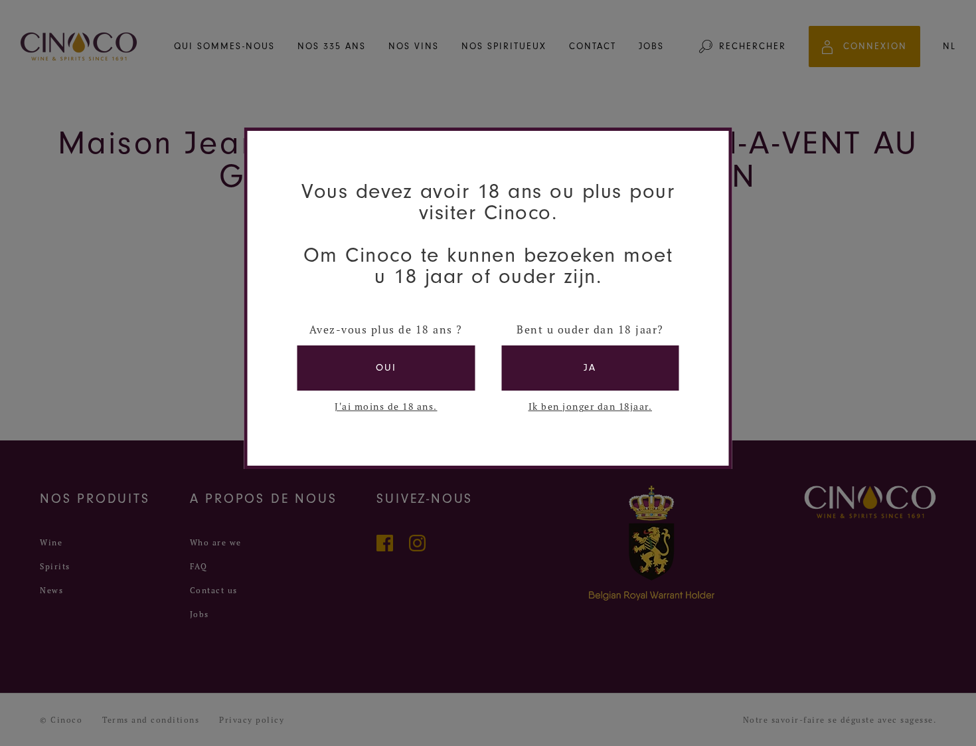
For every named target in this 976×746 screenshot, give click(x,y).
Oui (386, 367)
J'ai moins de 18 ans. (386, 407)
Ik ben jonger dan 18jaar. (591, 407)
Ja (590, 367)
